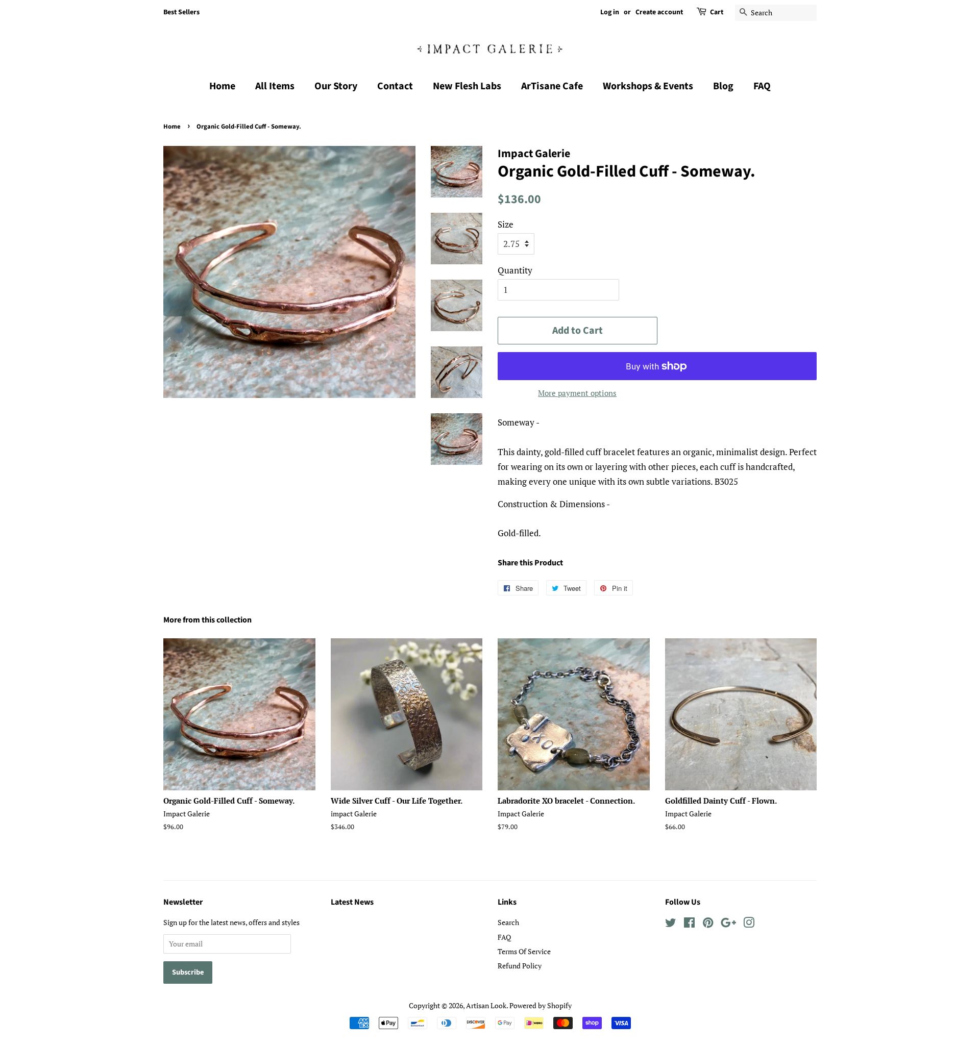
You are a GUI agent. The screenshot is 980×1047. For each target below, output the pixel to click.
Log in (609, 12)
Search (508, 922)
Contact (395, 86)
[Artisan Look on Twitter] (670, 924)
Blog (723, 86)
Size (505, 224)
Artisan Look (486, 1005)
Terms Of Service (524, 951)
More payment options (577, 393)
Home (222, 86)
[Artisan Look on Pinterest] (708, 924)
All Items (275, 86)
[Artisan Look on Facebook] (689, 924)
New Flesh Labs (467, 86)
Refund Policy (520, 965)
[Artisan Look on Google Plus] (728, 924)
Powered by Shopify (540, 1005)
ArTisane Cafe (552, 86)
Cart (716, 12)
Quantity (515, 270)
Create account (659, 12)
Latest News (352, 902)
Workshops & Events (648, 86)
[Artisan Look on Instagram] (748, 924)
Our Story (335, 86)
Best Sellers (181, 12)
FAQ (762, 86)
